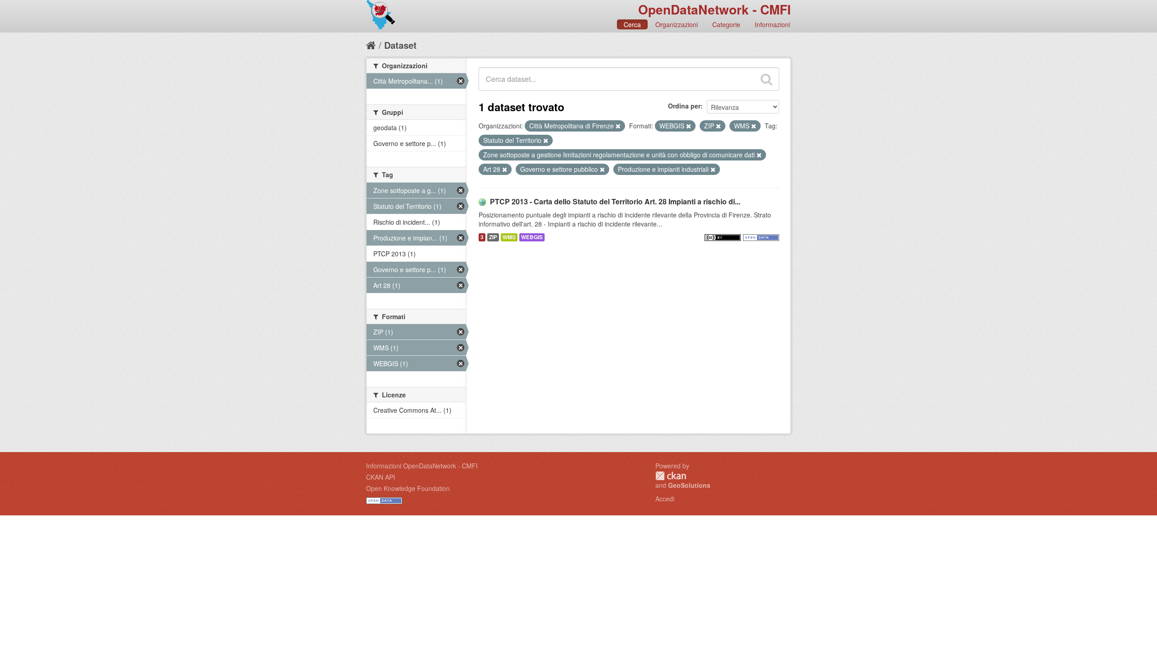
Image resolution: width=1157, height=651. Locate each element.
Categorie (726, 24)
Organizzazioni (676, 24)
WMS (509, 237)
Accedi (664, 498)
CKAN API (380, 476)
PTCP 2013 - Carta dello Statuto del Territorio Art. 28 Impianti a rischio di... (615, 201)
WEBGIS (532, 237)
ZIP (493, 237)
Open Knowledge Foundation (408, 488)
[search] (766, 79)
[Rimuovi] (618, 126)
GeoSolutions (689, 485)
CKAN (670, 476)
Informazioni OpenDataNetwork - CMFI (422, 465)
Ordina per (684, 105)
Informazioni (772, 24)
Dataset (400, 45)
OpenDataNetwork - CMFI (714, 9)
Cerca (632, 24)
